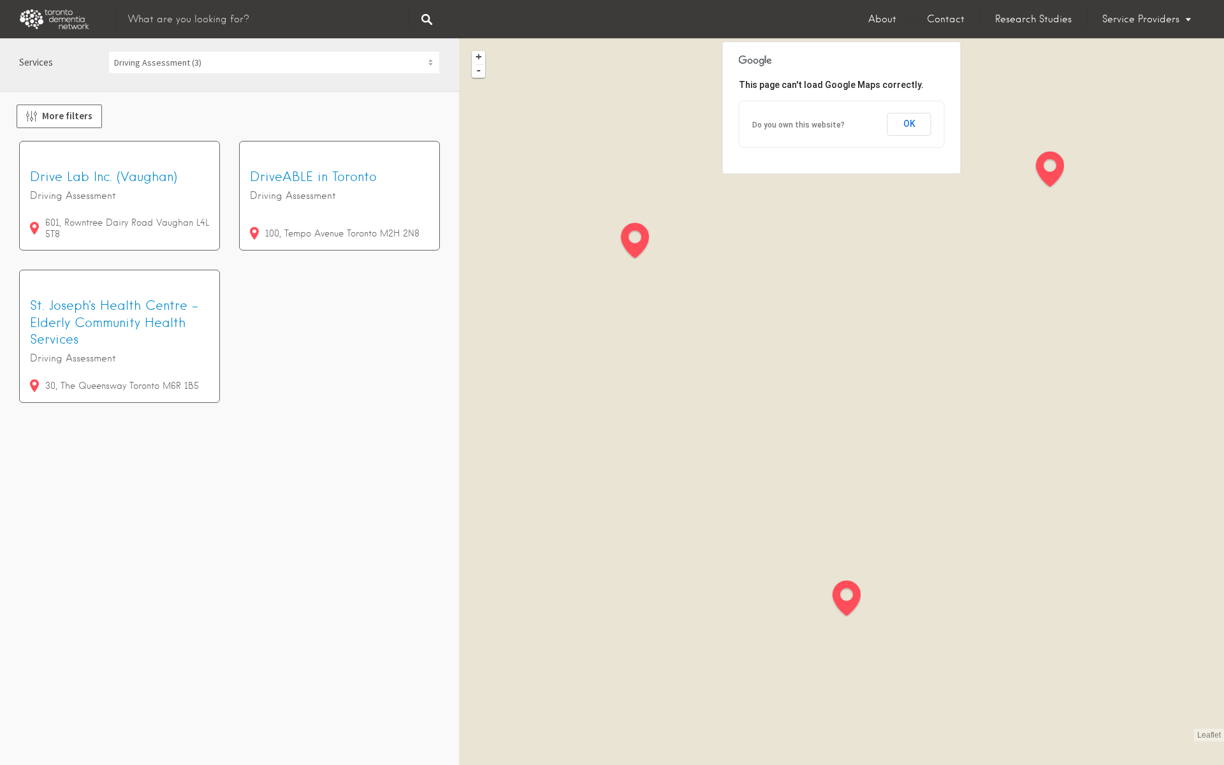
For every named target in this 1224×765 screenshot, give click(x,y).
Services (36, 62)
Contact (946, 19)
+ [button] (479, 56)
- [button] (479, 70)
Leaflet (1209, 735)
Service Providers (1140, 19)
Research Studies (1033, 19)
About (882, 19)
